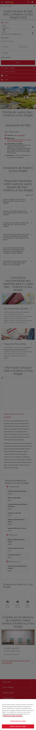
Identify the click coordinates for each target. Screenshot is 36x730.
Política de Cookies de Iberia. (12, 716)
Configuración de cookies (18, 721)
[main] (18, 714)
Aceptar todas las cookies (18, 726)
